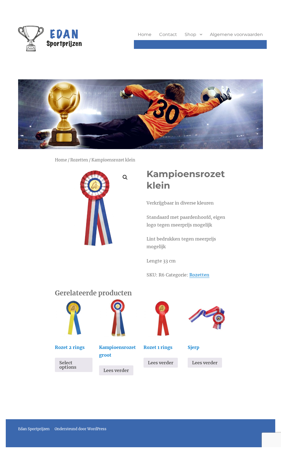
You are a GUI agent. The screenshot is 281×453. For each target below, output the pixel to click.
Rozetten (79, 160)
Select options (67, 365)
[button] (125, 177)
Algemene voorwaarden (236, 34)
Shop (190, 34)
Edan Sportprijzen (34, 429)
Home (144, 34)
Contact (168, 34)
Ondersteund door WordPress (80, 429)
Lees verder (116, 370)
